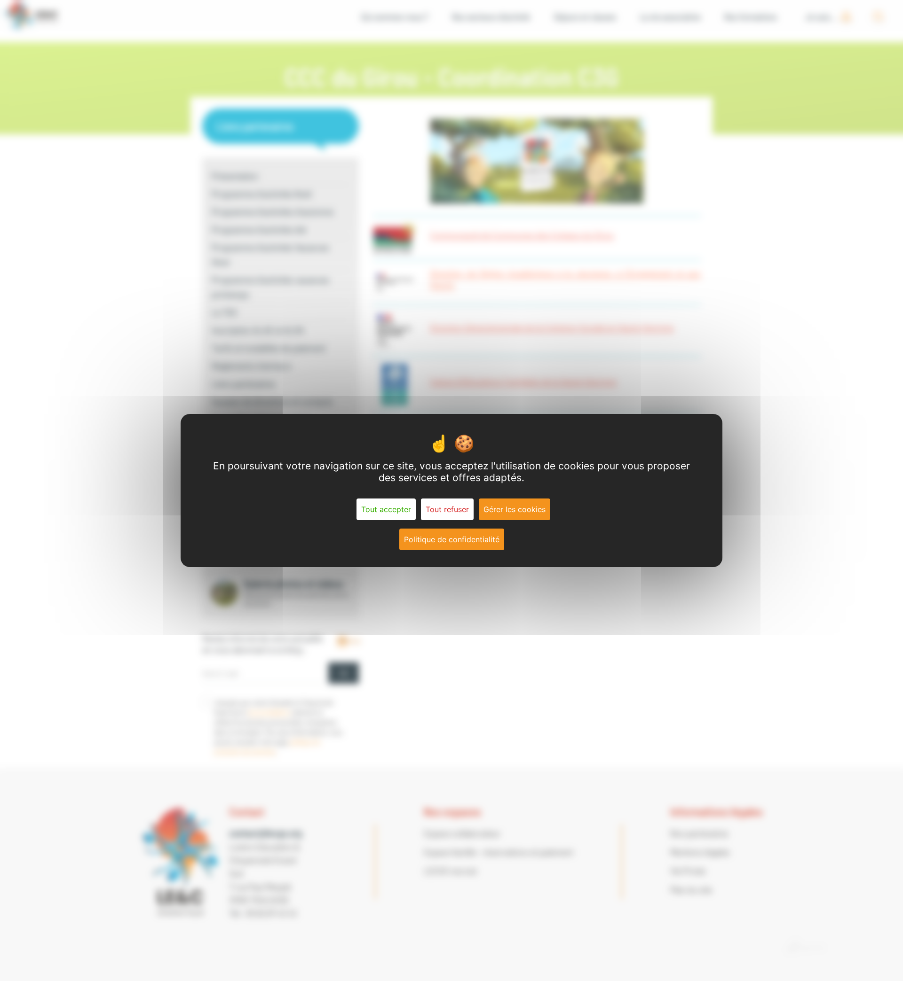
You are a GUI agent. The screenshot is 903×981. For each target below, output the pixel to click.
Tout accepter (386, 509)
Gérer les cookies (514, 509)
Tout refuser (447, 509)
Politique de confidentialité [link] (451, 539)
